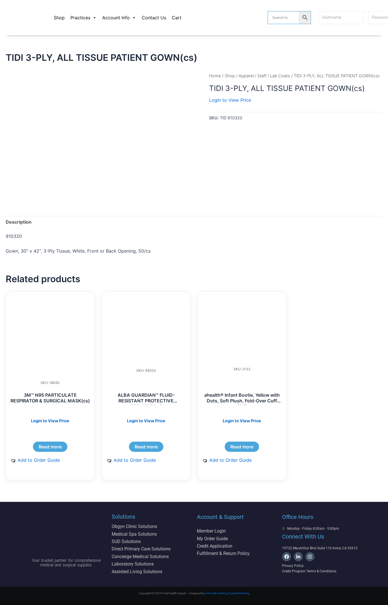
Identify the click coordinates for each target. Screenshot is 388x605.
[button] (35, 460)
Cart (177, 17)
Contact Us (154, 17)
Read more (50, 447)
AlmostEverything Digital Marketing (227, 593)
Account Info (116, 17)
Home (215, 75)
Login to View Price (230, 100)
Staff (261, 75)
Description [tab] (19, 222)
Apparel (246, 75)
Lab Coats (280, 75)
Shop (59, 17)
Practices (80, 17)
